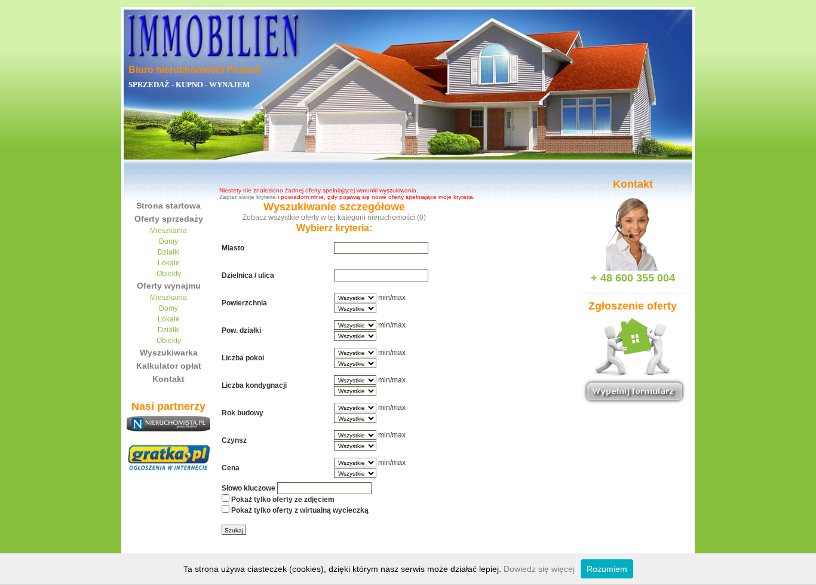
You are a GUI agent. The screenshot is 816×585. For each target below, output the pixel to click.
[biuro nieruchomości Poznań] (213, 33)
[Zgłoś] (632, 368)
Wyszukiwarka (169, 352)
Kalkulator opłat (168, 365)
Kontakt (168, 379)
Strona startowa (168, 205)
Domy (168, 241)
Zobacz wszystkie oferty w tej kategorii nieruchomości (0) (334, 217)
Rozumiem (607, 569)
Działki (169, 252)
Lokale (169, 263)
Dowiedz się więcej (539, 569)
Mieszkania (168, 230)
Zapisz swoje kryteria (247, 197)
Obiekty (169, 273)
